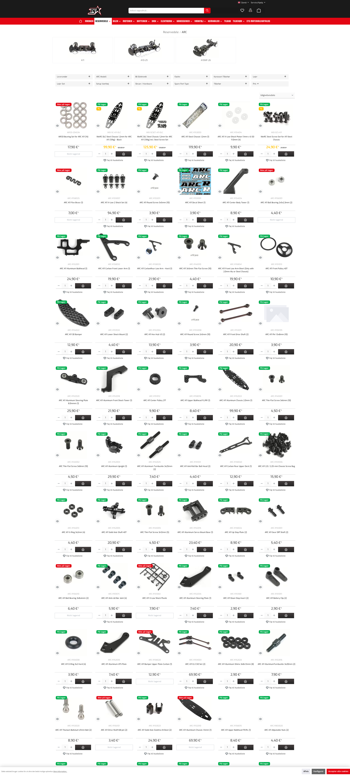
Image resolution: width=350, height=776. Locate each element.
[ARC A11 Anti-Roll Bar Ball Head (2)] (195, 445)
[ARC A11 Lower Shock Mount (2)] (114, 313)
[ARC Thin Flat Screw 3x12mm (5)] (154, 511)
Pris (255, 84)
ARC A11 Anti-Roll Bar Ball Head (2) (195, 466)
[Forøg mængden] (112, 154)
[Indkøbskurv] (258, 10)
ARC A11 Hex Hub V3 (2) (154, 334)
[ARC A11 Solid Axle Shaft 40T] (114, 511)
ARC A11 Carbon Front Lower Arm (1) (114, 268)
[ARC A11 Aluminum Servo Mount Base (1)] (195, 511)
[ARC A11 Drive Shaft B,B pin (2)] (114, 708)
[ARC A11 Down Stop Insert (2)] (236, 576)
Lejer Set (61, 84)
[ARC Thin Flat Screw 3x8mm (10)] (73, 445)
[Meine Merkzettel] (242, 10)
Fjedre (177, 76)
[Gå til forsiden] (95, 10)
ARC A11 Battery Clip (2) (276, 598)
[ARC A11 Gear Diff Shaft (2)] (276, 511)
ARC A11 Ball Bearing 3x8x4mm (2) (73, 598)
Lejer (255, 76)
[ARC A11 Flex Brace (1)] (73, 181)
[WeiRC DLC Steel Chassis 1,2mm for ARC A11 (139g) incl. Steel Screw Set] (154, 115)
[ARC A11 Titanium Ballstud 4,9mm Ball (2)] (73, 708)
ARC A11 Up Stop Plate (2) (236, 532)
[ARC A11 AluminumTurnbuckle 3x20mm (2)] (276, 642)
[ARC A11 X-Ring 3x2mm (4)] (73, 511)
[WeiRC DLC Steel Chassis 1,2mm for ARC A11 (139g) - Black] (114, 115)
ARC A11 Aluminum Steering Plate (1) (195, 598)
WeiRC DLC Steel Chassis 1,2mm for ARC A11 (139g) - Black (114, 138)
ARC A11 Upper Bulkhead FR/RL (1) (236, 730)
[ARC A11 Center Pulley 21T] (154, 379)
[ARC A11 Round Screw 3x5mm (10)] (154, 181)
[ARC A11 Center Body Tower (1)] (236, 181)
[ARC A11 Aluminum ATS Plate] (114, 642)
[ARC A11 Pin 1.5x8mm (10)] (276, 313)
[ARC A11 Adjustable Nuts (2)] (276, 708)
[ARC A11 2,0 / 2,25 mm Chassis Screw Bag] (276, 445)
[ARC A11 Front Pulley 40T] (276, 247)
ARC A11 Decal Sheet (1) (195, 202)
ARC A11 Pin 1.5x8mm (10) (276, 334)
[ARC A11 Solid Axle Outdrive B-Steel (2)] (154, 708)
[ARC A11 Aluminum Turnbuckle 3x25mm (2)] (154, 445)
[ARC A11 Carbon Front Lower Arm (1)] (114, 247)
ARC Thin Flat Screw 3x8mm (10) (73, 466)
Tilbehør (217, 84)
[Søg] (207, 10)
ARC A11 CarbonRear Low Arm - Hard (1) (154, 268)
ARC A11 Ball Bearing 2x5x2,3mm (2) (276, 202)
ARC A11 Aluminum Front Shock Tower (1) (114, 400)
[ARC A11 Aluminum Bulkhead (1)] (73, 247)
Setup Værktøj (102, 84)
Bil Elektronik (141, 76)
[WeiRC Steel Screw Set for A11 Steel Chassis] (276, 115)
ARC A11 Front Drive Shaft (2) (236, 334)
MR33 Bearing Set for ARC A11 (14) (73, 136)
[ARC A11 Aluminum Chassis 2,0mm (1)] (236, 379)
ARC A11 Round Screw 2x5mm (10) (195, 334)
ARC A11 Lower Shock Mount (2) (114, 334)
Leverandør (62, 76)
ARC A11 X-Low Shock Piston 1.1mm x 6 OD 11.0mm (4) (236, 138)
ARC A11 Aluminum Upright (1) (114, 466)
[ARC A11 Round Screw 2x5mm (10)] (195, 313)
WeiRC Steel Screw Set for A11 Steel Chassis (276, 138)
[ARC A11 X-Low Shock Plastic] (154, 576)
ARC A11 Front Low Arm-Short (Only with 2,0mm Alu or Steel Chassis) (236, 270)
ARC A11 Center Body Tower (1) (236, 202)
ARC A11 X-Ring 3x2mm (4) (73, 532)
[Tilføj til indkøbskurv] (124, 154)
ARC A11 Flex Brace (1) (73, 202)
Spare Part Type (182, 84)
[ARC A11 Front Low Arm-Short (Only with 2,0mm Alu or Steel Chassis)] (236, 247)
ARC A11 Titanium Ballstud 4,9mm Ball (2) (73, 730)
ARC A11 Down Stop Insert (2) (236, 598)
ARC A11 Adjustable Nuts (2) (276, 730)
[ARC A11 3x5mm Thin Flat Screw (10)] (195, 247)
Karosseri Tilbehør (222, 76)
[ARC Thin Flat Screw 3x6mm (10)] (276, 379)
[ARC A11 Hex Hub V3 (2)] (154, 313)
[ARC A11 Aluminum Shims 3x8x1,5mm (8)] (236, 642)
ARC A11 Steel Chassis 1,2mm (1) (195, 136)
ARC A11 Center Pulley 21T (154, 400)
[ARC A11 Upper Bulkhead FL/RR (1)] (195, 379)
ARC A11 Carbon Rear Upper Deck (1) (236, 466)
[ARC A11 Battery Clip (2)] (276, 576)
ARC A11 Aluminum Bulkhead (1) (73, 268)
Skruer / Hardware (143, 84)
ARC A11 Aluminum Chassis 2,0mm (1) (235, 400)
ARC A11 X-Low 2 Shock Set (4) (114, 202)
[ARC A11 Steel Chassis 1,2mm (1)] (195, 115)
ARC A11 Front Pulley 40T (277, 268)
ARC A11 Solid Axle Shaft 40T (114, 532)
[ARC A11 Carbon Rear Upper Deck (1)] (236, 445)
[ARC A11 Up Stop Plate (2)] (236, 511)
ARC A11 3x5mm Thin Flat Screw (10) (195, 268)
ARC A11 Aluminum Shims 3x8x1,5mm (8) (236, 664)
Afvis (306, 771)
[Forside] (81, 21)
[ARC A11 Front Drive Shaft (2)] (236, 313)
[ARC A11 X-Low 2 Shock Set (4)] (114, 181)
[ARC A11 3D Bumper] (73, 313)
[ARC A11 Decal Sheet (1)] (195, 181)
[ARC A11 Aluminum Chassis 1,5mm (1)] (195, 708)
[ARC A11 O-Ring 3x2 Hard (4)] (73, 642)
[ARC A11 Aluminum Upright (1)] (114, 445)
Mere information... (60, 771)
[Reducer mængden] (99, 154)
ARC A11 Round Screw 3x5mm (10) (155, 202)
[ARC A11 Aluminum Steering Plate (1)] (195, 576)
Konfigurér (318, 771)
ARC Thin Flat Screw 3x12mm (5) (154, 532)
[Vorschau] (57, 125)
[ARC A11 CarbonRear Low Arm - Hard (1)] (154, 247)
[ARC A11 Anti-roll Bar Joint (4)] (114, 576)
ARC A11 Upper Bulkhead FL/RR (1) (195, 400)
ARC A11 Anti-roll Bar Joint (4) (114, 598)
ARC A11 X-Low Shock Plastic (154, 598)
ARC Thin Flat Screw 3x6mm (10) (276, 400)
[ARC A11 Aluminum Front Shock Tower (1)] (114, 379)
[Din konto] (250, 10)
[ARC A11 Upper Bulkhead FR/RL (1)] (236, 708)
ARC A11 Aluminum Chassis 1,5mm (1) (195, 730)
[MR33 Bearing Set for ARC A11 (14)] (73, 115)
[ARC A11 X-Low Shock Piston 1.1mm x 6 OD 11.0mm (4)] (236, 115)
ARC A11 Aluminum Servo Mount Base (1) (195, 532)
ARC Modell (101, 76)
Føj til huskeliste (114, 160)
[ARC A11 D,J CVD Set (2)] (195, 642)
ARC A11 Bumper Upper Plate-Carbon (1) (154, 664)
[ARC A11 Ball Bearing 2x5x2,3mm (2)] (276, 181)
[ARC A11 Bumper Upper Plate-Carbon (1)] (154, 642)
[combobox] (166, 10)
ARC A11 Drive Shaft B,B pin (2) (114, 730)
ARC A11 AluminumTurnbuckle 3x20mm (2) (276, 664)
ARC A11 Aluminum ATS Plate (114, 664)
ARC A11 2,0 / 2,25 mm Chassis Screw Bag (276, 466)
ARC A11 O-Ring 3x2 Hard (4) (73, 664)
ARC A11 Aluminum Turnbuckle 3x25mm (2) (154, 468)
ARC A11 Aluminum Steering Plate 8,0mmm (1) (73, 402)
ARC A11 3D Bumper (73, 334)
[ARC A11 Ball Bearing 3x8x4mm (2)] (73, 576)
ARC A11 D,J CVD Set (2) (195, 664)
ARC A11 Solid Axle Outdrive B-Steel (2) (155, 730)
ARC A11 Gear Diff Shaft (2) (276, 532)
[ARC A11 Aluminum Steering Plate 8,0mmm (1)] (73, 379)
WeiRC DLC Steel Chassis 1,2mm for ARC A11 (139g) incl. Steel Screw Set (154, 138)
